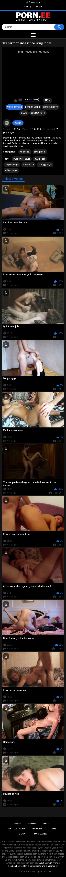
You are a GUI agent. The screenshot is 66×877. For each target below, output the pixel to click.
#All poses (40, 159)
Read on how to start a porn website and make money (32, 866)
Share (24, 113)
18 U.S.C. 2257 (39, 833)
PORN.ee (30, 871)
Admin (18, 123)
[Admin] (7, 123)
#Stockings (11, 170)
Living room (40, 152)
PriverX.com (34, 2)
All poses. (25, 152)
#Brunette (28, 164)
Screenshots (50, 107)
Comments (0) (38, 113)
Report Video (32, 107)
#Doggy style (45, 164)
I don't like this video (20, 100)
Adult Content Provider (49, 863)
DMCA (22, 833)
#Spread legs (12, 164)
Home (17, 823)
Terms (52, 828)
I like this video (15, 100)
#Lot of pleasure (21, 159)
